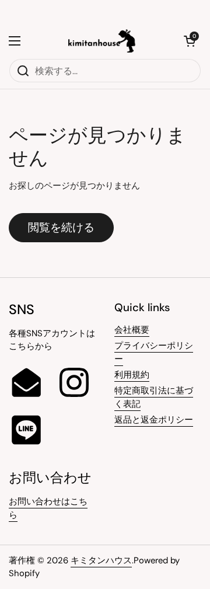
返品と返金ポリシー (153, 420)
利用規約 (131, 375)
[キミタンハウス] (102, 41)
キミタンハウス (101, 560)
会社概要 (131, 330)
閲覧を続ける (61, 227)
